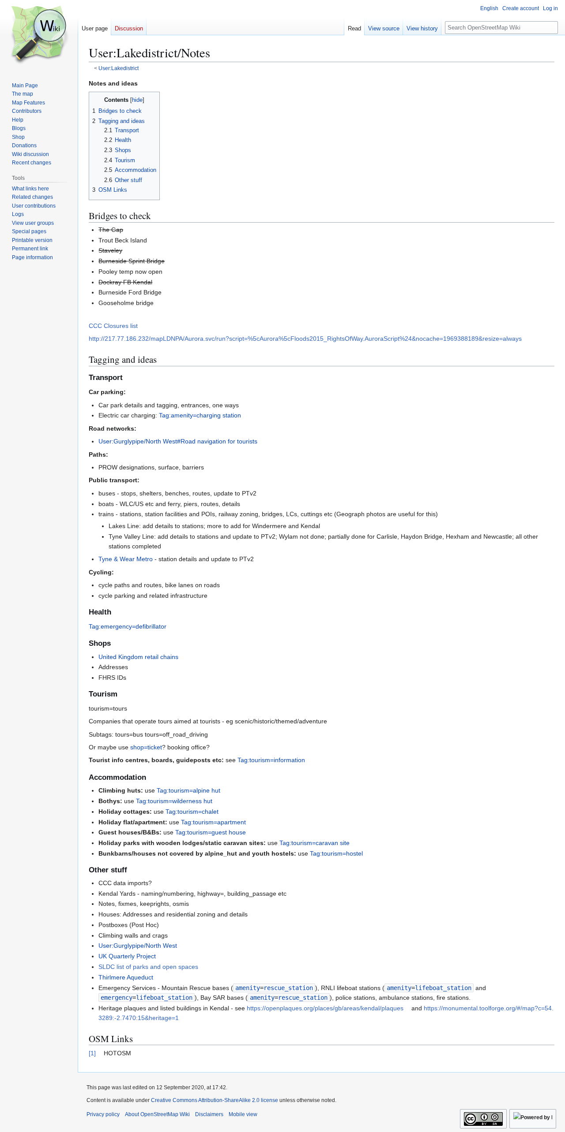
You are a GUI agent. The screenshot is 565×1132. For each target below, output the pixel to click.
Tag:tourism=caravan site (314, 842)
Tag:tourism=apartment (213, 822)
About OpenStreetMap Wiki (157, 1114)
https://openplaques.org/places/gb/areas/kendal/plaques (325, 1008)
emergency (116, 997)
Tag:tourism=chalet (192, 811)
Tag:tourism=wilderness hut (174, 800)
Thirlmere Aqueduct (125, 977)
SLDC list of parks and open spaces (148, 966)
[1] (92, 1053)
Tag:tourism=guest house (210, 832)
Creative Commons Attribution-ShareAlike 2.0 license (214, 1100)
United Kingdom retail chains (138, 656)
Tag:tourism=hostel (336, 853)
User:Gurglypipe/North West (137, 945)
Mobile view (243, 1114)
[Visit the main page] (39, 35)
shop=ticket (146, 747)
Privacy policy (103, 1114)
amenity (247, 987)
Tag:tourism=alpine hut (188, 790)
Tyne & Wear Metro (125, 558)
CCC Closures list (113, 325)
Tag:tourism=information (271, 759)
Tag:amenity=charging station (200, 415)
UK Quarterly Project (127, 956)
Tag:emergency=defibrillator (127, 626)
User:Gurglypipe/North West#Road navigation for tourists (177, 441)
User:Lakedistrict (118, 68)
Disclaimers (209, 1114)
